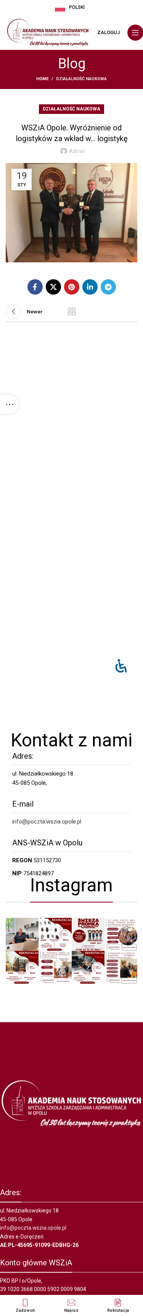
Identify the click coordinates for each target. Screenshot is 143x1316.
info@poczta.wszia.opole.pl (46, 821)
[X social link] (53, 287)
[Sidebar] (9, 404)
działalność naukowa (81, 78)
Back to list (72, 311)
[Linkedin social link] (90, 287)
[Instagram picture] (22, 934)
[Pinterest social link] (71, 287)
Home (42, 78)
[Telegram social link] (108, 287)
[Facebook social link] (35, 287)
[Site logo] (48, 32)
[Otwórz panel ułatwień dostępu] (121, 665)
